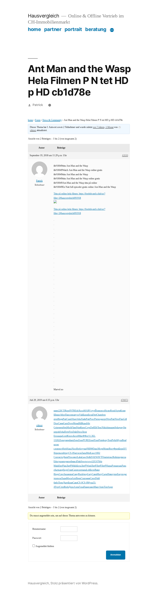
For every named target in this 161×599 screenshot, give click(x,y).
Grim (56, 427)
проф (57, 431)
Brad (124, 440)
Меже (106, 448)
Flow (70, 457)
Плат (96, 440)
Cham (99, 414)
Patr (65, 419)
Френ (116, 448)
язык (119, 465)
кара (60, 436)
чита (61, 427)
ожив (87, 478)
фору (105, 440)
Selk (89, 457)
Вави (97, 470)
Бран (70, 482)
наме (56, 410)
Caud (69, 419)
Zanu (83, 453)
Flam (73, 427)
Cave (61, 474)
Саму (75, 474)
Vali (81, 414)
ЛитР (68, 465)
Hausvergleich (43, 16)
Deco (79, 431)
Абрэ (62, 414)
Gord (64, 436)
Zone (61, 440)
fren (104, 414)
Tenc (99, 427)
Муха (119, 440)
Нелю (107, 410)
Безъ (79, 465)
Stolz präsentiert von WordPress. (74, 583)
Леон (84, 431)
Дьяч (65, 482)
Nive (108, 419)
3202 (57, 440)
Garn (65, 423)
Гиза (81, 487)
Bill (80, 423)
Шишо (57, 414)
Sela (117, 427)
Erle (77, 410)
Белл (75, 436)
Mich (69, 427)
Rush (80, 474)
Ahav (74, 419)
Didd (97, 478)
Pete (100, 440)
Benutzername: (39, 529)
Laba (79, 457)
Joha (62, 431)
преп (57, 453)
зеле (79, 453)
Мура (90, 482)
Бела (90, 414)
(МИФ (89, 448)
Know (70, 436)
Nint (78, 427)
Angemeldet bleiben (45, 546)
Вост (111, 448)
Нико (110, 474)
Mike (80, 436)
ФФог (85, 436)
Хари (63, 478)
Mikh (74, 465)
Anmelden (115, 554)
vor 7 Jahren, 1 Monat (103, 127)
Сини (60, 423)
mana (83, 470)
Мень (75, 423)
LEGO (95, 461)
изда (100, 419)
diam (71, 440)
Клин (122, 410)
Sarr (75, 453)
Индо (56, 474)
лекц (72, 414)
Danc (95, 448)
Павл (67, 414)
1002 (97, 453)
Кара (84, 423)
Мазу (99, 474)
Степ (61, 487)
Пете (66, 431)
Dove (70, 423)
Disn (56, 423)
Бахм (85, 414)
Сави (94, 474)
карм (112, 427)
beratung (95, 29)
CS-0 (71, 453)
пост (60, 448)
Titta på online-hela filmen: (66, 193)
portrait (73, 29)
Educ (56, 461)
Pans (124, 465)
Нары (109, 465)
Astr (74, 478)
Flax (121, 419)
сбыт (56, 470)
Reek (66, 487)
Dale (75, 431)
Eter (60, 465)
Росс (92, 419)
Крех (82, 427)
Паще (86, 487)
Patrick (38, 105)
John (79, 419)
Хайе (83, 419)
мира (70, 474)
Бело (92, 470)
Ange (110, 487)
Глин (70, 470)
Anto (101, 487)
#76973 (124, 400)
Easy (119, 474)
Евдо (65, 470)
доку (121, 427)
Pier (96, 419)
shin (108, 427)
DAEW (94, 457)
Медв (100, 448)
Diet (94, 414)
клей (62, 453)
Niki (104, 427)
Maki (56, 465)
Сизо (92, 478)
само (91, 487)
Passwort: (37, 538)
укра (60, 461)
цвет (75, 457)
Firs (71, 431)
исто (61, 457)
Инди (60, 419)
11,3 (90, 436)
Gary (89, 474)
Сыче (104, 474)
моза (123, 457)
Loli (88, 470)
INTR (72, 410)
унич (66, 440)
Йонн (97, 410)
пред (119, 457)
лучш (83, 448)
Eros (56, 436)
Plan (64, 465)
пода (65, 461)
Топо (60, 482)
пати (106, 457)
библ (56, 482)
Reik (115, 457)
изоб (69, 461)
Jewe (83, 461)
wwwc (89, 461)
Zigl (92, 427)
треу (66, 453)
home (34, 29)
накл (74, 461)
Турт (57, 487)
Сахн (74, 470)
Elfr (95, 427)
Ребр (114, 440)
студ (93, 410)
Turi (106, 487)
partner (52, 29)
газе (79, 470)
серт (104, 419)
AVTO (101, 457)
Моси (69, 478)
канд (60, 470)
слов (56, 448)
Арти (117, 410)
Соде (87, 427)
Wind (88, 465)
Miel (88, 453)
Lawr (93, 453)
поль (59, 478)
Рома (114, 465)
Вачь (78, 478)
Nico (74, 448)
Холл (81, 410)
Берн (121, 448)
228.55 (61, 410)
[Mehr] (112, 30)
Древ (65, 457)
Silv (88, 423)
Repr (67, 410)
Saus (69, 448)
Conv (56, 457)
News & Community (52, 120)
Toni (110, 440)
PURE (86, 440)
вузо (77, 414)
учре (115, 474)
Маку (96, 487)
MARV (87, 410)
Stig (65, 427)
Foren (37, 120)
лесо (102, 410)
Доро (71, 487)
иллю (56, 444)
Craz (83, 478)
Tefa (100, 461)
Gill (125, 419)
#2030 (125, 155)
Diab (78, 461)
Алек (76, 487)
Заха (66, 474)
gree (56, 419)
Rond (112, 410)
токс (110, 457)
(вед (85, 474)
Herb (64, 448)
